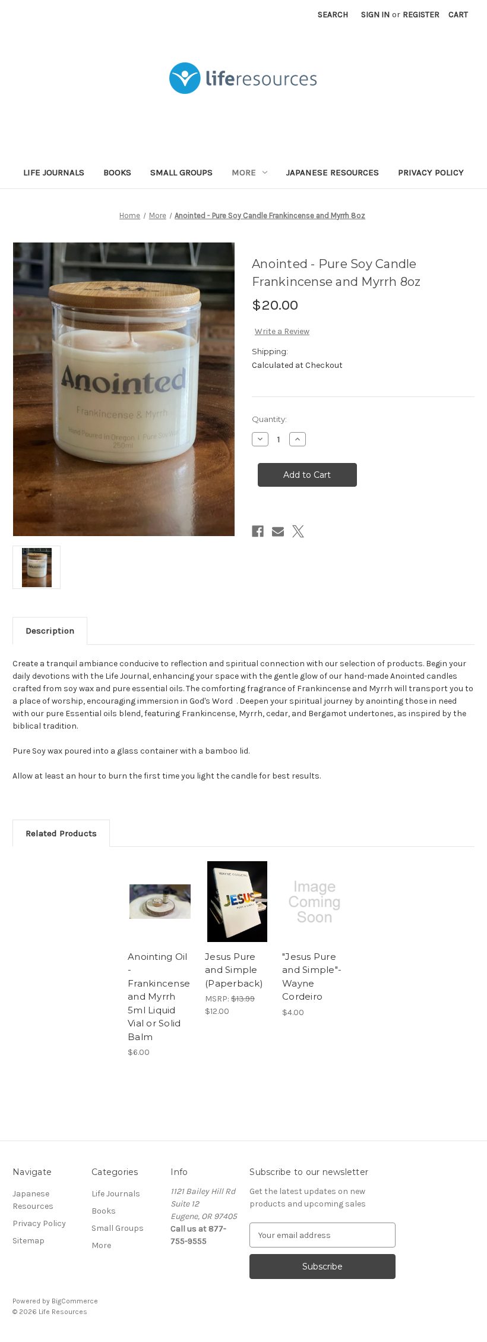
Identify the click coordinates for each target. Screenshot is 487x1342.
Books (117, 172)
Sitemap (28, 1241)
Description (50, 630)
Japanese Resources (332, 172)
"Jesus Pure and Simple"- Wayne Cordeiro (311, 977)
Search (333, 15)
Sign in (375, 15)
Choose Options (160, 916)
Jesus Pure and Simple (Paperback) (234, 970)
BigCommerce (75, 1301)
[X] (298, 531)
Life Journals (53, 172)
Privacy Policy (431, 172)
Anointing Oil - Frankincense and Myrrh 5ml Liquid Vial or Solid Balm (159, 996)
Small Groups (181, 172)
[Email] (278, 531)
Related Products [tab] (61, 833)
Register (421, 15)
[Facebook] (258, 531)
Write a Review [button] (282, 331)
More (244, 172)
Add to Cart (237, 916)
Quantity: (269, 419)
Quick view (160, 887)
